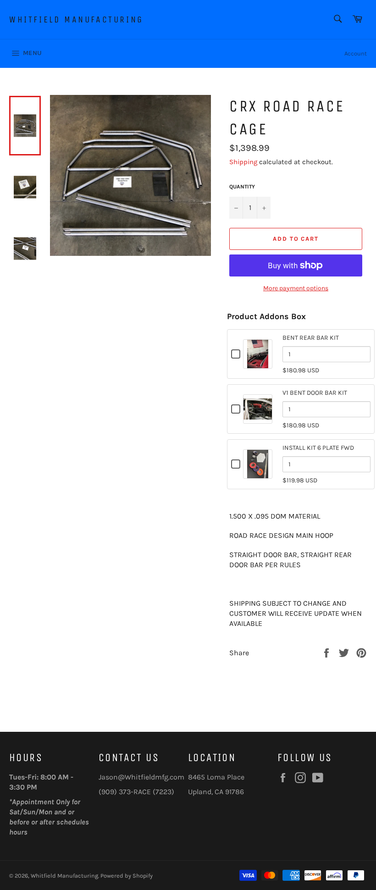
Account (355, 53)
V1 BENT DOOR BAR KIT (314, 393)
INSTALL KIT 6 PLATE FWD (318, 448)
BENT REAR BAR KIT (310, 338)
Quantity (242, 186)
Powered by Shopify (126, 875)
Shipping (243, 162)
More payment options (295, 288)
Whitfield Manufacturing (76, 19)
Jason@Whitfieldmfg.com (141, 777)
